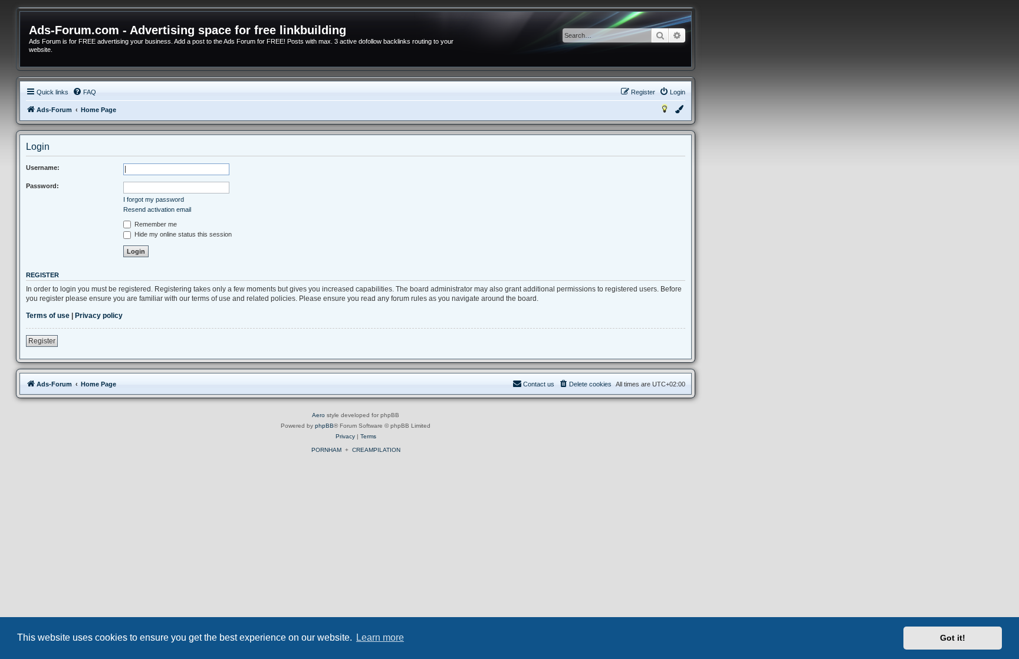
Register (41, 341)
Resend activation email (157, 209)
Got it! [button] (952, 637)
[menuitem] (84, 92)
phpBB (324, 425)
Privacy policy (99, 316)
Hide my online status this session (182, 234)
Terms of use (48, 316)
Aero (318, 415)
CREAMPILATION (376, 450)
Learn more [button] (380, 637)
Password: (42, 185)
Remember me (155, 224)
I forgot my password (153, 199)
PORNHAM (326, 450)
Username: (43, 167)
